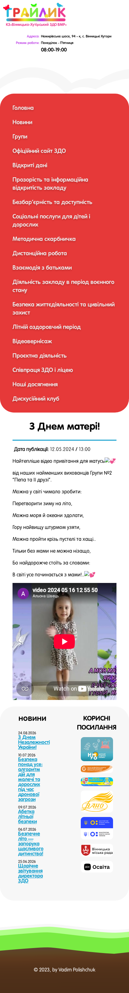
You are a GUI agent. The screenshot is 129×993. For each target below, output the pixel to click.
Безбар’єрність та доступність (52, 202)
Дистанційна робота (40, 253)
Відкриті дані (30, 165)
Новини (22, 122)
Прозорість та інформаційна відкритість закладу (50, 183)
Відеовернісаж (32, 341)
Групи (20, 136)
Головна (23, 108)
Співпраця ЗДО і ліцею (43, 370)
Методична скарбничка (44, 239)
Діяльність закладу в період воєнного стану (63, 286)
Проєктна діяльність (40, 355)
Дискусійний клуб (36, 398)
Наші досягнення (35, 384)
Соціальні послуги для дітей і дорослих (51, 220)
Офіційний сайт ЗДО (39, 151)
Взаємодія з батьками (42, 267)
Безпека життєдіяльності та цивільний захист (64, 308)
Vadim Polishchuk (77, 969)
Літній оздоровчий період (47, 327)
